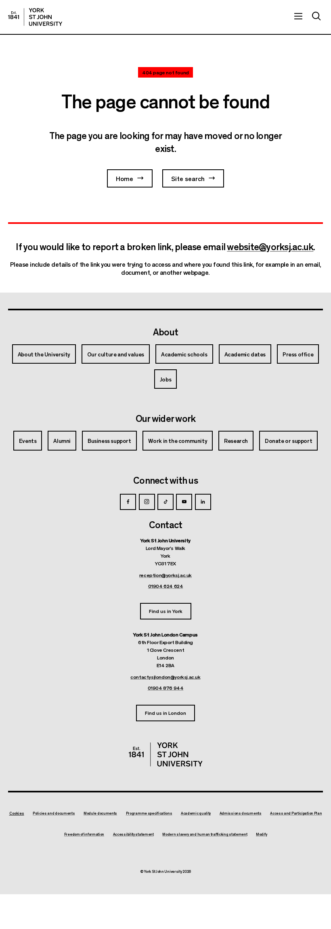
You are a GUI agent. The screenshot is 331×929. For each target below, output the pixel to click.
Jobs (165, 379)
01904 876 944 (166, 688)
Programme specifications (149, 813)
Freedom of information (84, 834)
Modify (261, 834)
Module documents (100, 813)
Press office (298, 354)
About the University (44, 354)
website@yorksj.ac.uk (270, 246)
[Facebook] (128, 502)
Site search (188, 178)
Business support (109, 440)
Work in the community (177, 440)
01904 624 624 (165, 586)
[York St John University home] (35, 17)
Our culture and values (115, 354)
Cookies (16, 813)
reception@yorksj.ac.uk (165, 575)
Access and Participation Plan (296, 813)
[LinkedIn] (203, 502)
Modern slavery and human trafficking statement (204, 834)
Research (236, 440)
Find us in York (165, 610)
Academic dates (245, 354)
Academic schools (184, 354)
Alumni (62, 440)
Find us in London (165, 712)
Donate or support (288, 440)
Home (124, 178)
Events (28, 440)
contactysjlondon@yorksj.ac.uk (165, 677)
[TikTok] (165, 502)
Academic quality (196, 813)
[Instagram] (147, 502)
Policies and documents (54, 813)
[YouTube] (184, 502)
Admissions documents (241, 813)
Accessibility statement (133, 834)
